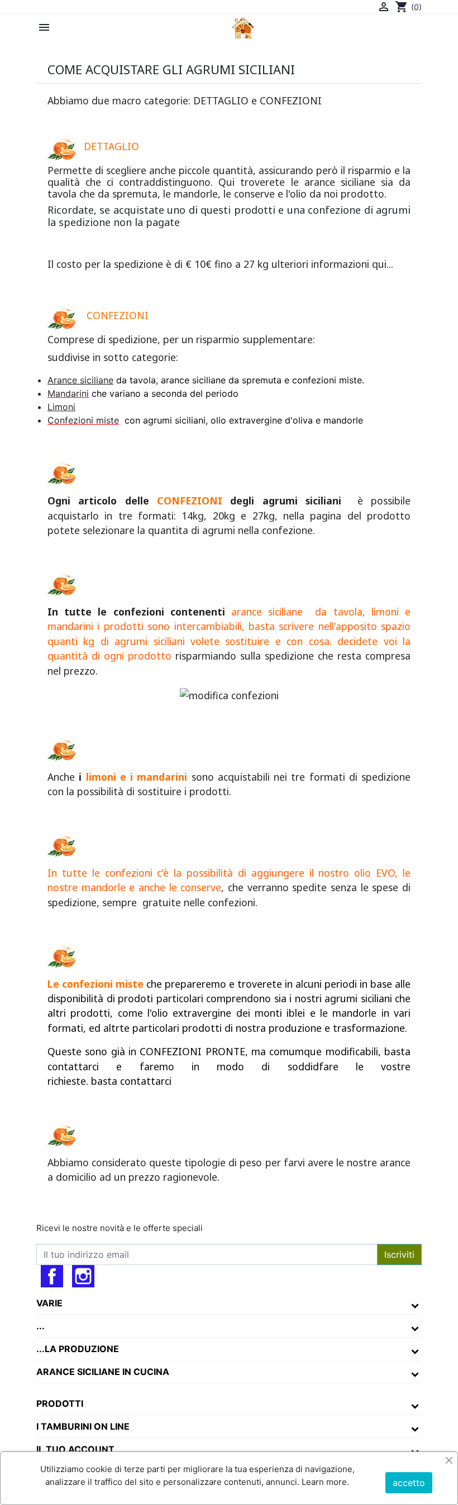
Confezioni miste (83, 420)
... (40, 1325)
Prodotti (59, 1403)
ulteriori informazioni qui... (331, 264)
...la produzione (77, 1348)
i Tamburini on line (83, 1426)
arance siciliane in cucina (102, 1371)
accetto (409, 1482)
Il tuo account (75, 1449)
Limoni (61, 406)
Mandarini (68, 393)
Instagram (83, 1276)
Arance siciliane (80, 380)
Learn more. (324, 1482)
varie (49, 1303)
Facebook (52, 1276)
